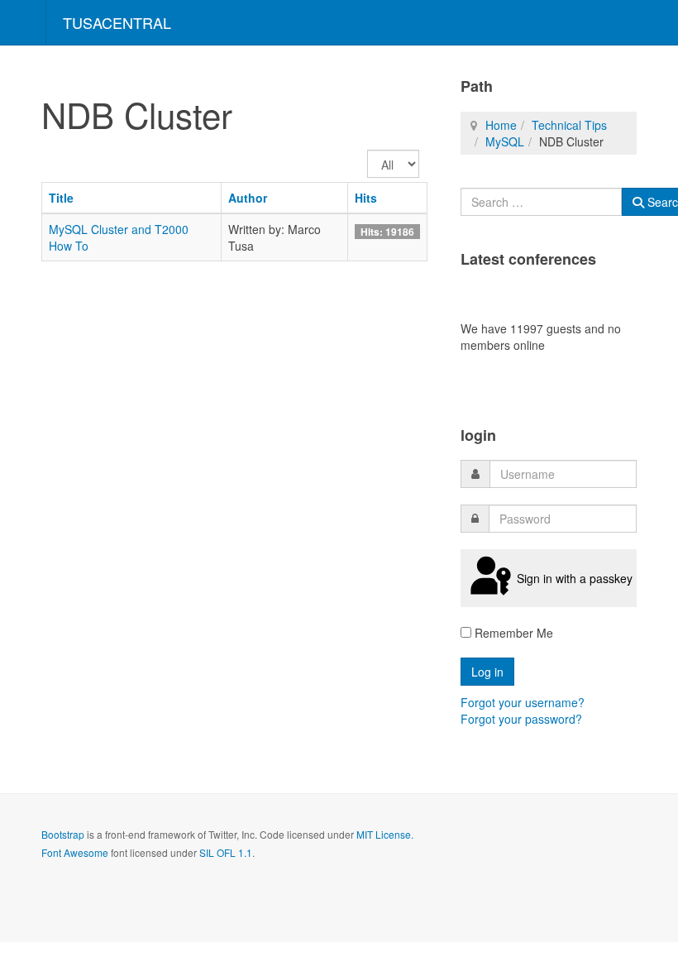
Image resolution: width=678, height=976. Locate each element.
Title (61, 197)
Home (501, 125)
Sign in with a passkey (575, 578)
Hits (366, 197)
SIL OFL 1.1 (225, 852)
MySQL (504, 141)
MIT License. (384, 834)
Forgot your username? (523, 702)
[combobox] (541, 202)
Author (247, 197)
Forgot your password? (521, 718)
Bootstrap (62, 834)
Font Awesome (74, 852)
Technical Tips (569, 125)
